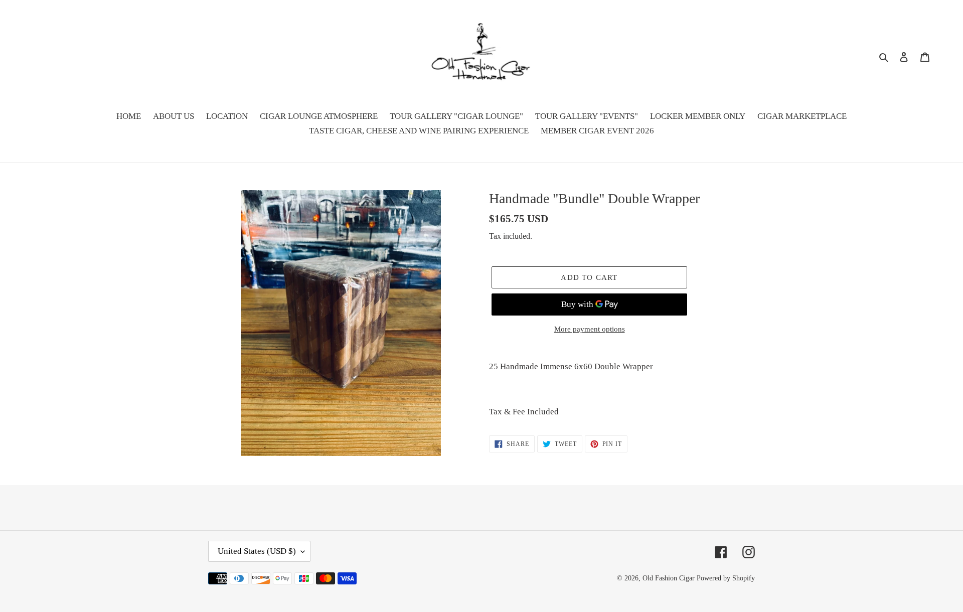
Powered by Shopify (726, 578)
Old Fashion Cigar (669, 578)
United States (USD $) (257, 551)
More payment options (589, 329)
